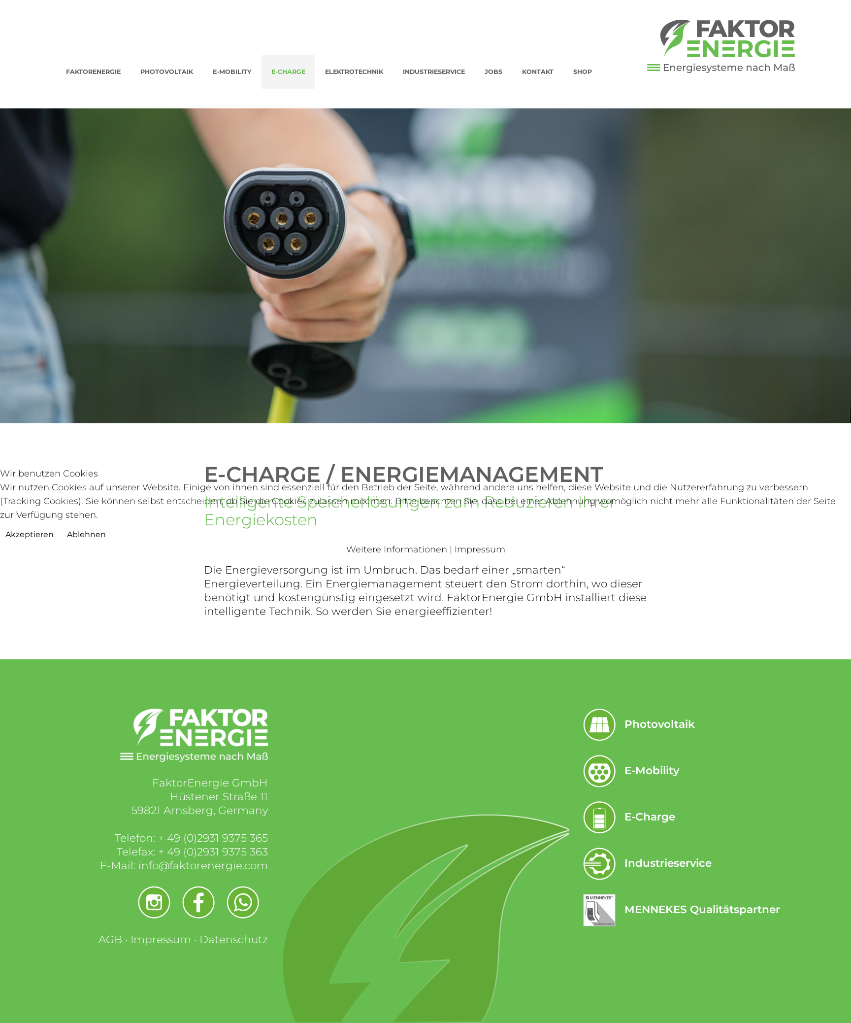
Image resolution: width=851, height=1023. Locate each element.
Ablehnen (86, 534)
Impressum (480, 549)
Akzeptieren (29, 534)
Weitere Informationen (396, 549)
